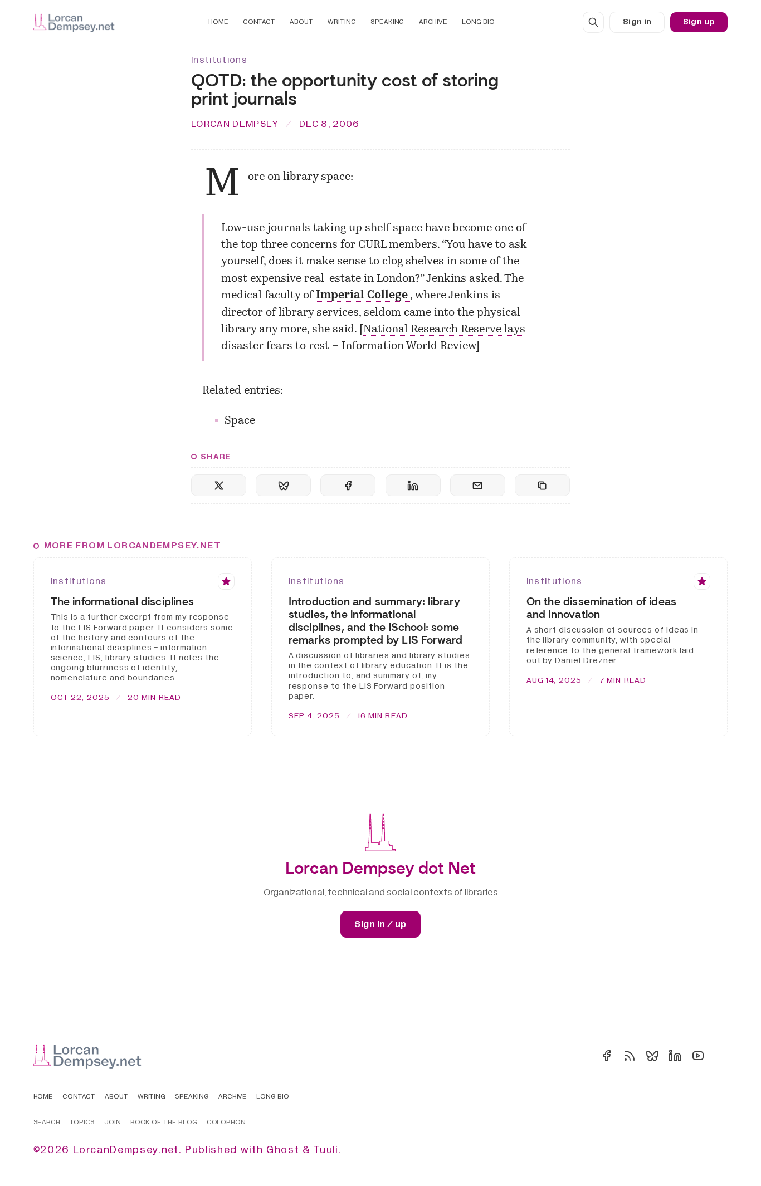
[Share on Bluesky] (283, 485)
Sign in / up (380, 924)
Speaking (387, 22)
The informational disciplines (122, 601)
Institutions (219, 60)
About (301, 22)
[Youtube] (698, 1055)
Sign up (699, 22)
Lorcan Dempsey (235, 123)
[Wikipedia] (721, 1055)
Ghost (282, 1150)
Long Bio (478, 22)
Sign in (637, 22)
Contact (259, 22)
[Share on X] (218, 485)
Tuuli (325, 1150)
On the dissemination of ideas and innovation (601, 608)
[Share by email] (477, 485)
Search (47, 1122)
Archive (433, 22)
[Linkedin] (675, 1055)
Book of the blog (163, 1122)
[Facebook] (606, 1055)
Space (240, 421)
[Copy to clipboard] (542, 485)
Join (112, 1122)
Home (218, 22)
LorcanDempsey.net (126, 1150)
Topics (82, 1122)
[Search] (593, 22)
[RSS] (629, 1055)
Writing (341, 22)
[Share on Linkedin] (413, 485)
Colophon (226, 1122)
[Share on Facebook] (347, 485)
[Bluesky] (652, 1055)
